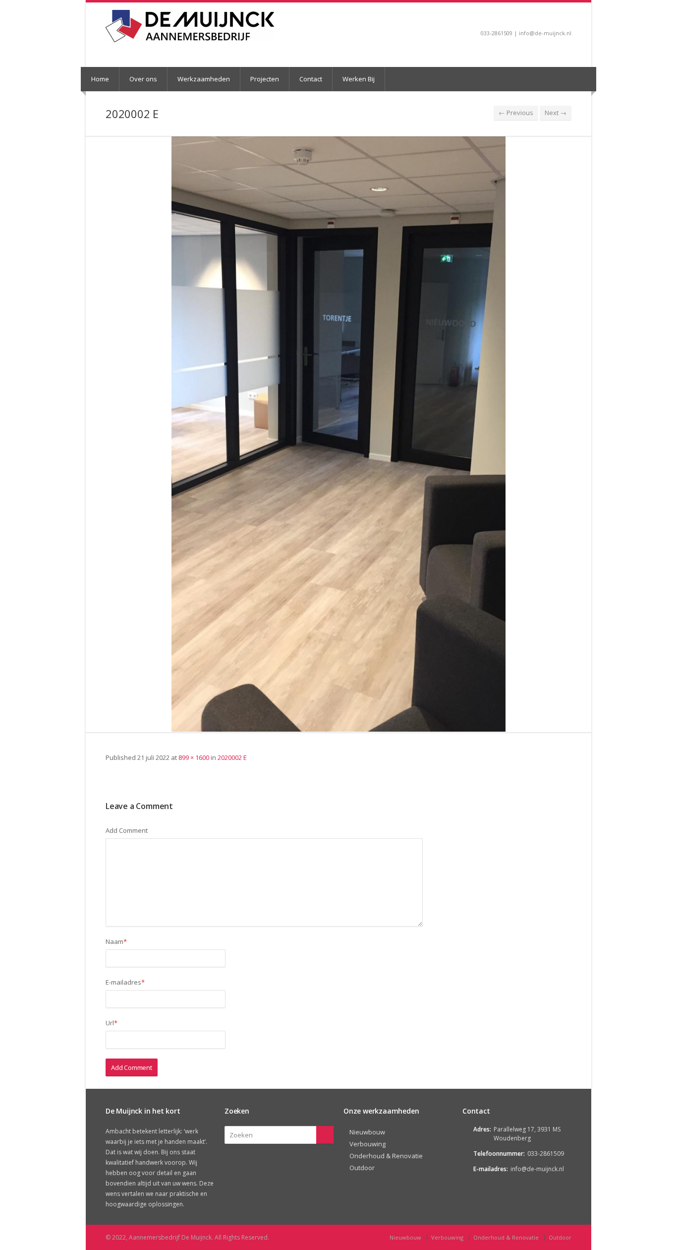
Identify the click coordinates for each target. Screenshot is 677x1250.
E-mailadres (125, 982)
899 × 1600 (193, 757)
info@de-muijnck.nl (537, 1169)
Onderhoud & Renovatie (386, 1155)
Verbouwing (367, 1143)
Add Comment (127, 830)
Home (100, 78)
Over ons (143, 78)
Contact (310, 78)
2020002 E (232, 757)
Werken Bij (358, 78)
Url (111, 1022)
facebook (566, 18)
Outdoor (362, 1167)
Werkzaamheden (203, 78)
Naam (116, 941)
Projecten (264, 78)
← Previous (516, 112)
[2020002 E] (338, 434)
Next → (555, 112)
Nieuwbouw (367, 1131)
